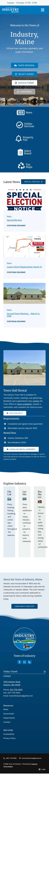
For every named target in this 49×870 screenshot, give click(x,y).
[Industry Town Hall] (24, 284)
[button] (24, 671)
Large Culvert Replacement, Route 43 (24, 267)
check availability (24, 404)
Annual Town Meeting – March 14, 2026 (23, 314)
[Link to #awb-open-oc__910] (42, 10)
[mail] (24, 662)
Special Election (14, 220)
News (9, 216)
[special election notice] (24, 190)
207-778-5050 (16, 690)
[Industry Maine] (10, 8)
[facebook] (19, 662)
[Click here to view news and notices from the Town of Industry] (24, 112)
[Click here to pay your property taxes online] (24, 138)
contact (36, 401)
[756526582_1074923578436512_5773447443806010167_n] (24, 237)
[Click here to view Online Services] (24, 125)
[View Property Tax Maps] (24, 165)
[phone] (29, 662)
